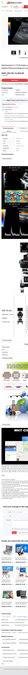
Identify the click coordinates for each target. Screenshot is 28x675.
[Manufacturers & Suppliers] (14, 2)
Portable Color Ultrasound (9, 657)
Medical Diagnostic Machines (9, 643)
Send (14, 532)
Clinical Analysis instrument (7, 622)
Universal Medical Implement (9, 639)
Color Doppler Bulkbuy (8, 661)
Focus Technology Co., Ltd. (18, 669)
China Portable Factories (8, 650)
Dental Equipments (19, 622)
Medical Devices (5, 625)
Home (2, 11)
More (2, 663)
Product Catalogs (22, 616)
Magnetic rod (4, 619)
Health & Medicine (9, 11)
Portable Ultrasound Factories (10, 653)
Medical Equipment (18, 11)
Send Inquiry (14, 80)
